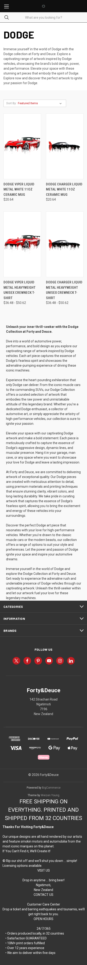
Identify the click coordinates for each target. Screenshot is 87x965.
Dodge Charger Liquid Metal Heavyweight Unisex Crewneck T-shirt (64, 290)
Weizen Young (50, 795)
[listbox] (40, 103)
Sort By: (11, 103)
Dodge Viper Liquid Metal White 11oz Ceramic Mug (18, 189)
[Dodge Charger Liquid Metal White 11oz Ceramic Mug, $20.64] (65, 146)
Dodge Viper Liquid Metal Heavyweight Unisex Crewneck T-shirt (19, 290)
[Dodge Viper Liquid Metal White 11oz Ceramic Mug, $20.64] (22, 146)
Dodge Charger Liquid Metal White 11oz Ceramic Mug (64, 189)
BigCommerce (51, 787)
